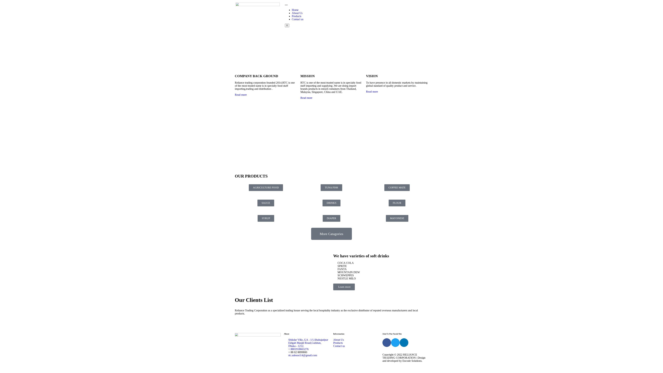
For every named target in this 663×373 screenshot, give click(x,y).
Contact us (297, 19)
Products (296, 16)
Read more (241, 94)
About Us (297, 13)
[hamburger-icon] (286, 5)
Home (295, 9)
